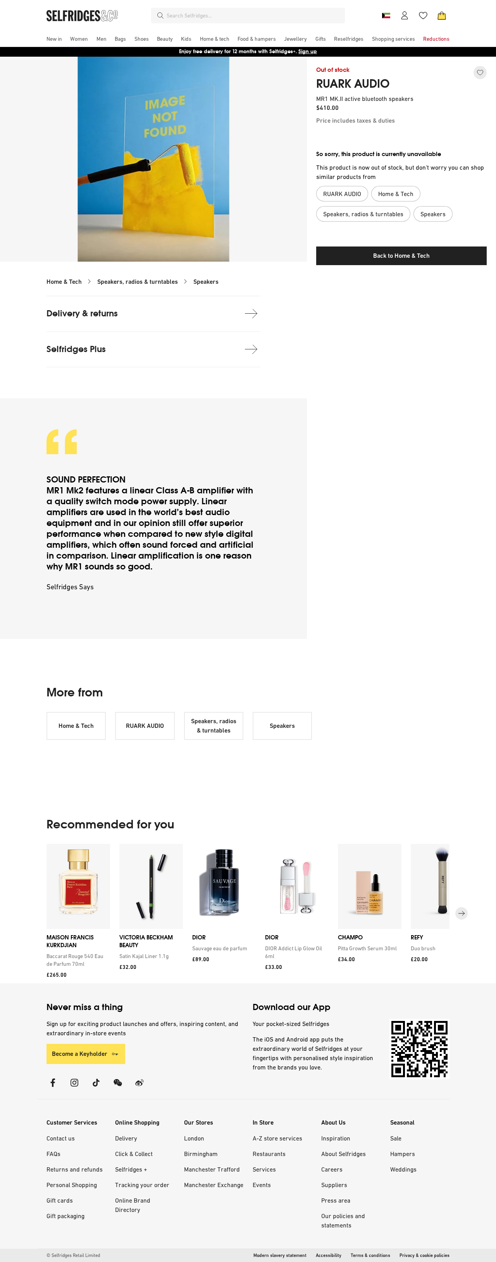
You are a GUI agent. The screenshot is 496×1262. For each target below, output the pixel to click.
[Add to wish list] (480, 72)
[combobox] (254, 15)
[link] (76, 960)
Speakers (206, 281)
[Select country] (386, 15)
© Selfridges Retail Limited (73, 1255)
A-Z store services (277, 1138)
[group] (248, 913)
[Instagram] (74, 1087)
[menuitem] (54, 39)
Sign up (307, 51)
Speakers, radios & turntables (137, 281)
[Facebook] (52, 1087)
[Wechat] (118, 1087)
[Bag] (442, 15)
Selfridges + (131, 1169)
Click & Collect (134, 1153)
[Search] (160, 15)
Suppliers (334, 1184)
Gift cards (59, 1200)
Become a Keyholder (79, 1053)
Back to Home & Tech (401, 255)
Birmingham (201, 1153)
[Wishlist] (423, 15)
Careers (332, 1169)
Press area (335, 1200)
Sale (395, 1138)
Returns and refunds (74, 1169)
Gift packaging (65, 1215)
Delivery (126, 1138)
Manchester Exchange (213, 1184)
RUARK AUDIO (352, 84)
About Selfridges (343, 1153)
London (194, 1138)
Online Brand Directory (132, 1205)
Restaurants (269, 1153)
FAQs (53, 1153)
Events (262, 1184)
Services (264, 1169)
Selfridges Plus (76, 349)
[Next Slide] (461, 913)
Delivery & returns (82, 313)
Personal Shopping (71, 1184)
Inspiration (335, 1138)
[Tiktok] (96, 1087)
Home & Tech (64, 281)
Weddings (403, 1169)
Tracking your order (142, 1184)
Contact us (60, 1138)
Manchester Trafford (212, 1169)
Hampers (402, 1153)
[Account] (404, 15)
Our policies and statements (343, 1220)
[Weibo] (139, 1087)
